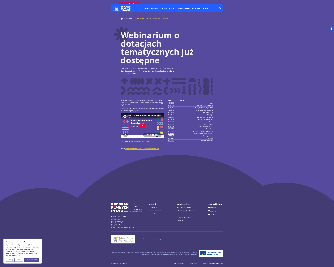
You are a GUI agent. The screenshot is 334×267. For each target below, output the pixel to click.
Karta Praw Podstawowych (184, 207)
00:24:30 (171, 115)
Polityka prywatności (179, 263)
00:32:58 (171, 124)
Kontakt (205, 8)
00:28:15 (171, 119)
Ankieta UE (180, 220)
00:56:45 (171, 136)
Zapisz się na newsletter (184, 217)
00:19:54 (171, 112)
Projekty (171, 8)
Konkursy (164, 8)
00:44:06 (171, 129)
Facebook (123, 3)
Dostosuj (10, 260)
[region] (22, 251)
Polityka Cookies (193, 263)
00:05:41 (171, 110)
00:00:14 (171, 105)
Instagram (129, 3)
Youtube (135, 3)
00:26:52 (171, 117)
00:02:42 (171, 108)
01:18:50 (171, 141)
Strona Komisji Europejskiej (185, 214)
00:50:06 (171, 131)
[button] (331, 28)
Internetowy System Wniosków (186, 211)
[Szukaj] (220, 8)
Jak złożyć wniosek (154, 214)
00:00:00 (171, 103)
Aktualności (154, 8)
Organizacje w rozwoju (183, 8)
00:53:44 (171, 134)
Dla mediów (196, 8)
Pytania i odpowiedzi (155, 211)
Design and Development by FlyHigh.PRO (213, 263)
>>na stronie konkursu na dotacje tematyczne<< (142, 149)
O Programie (145, 8)
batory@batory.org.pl (116, 223)
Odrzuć (19, 260)
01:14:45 (171, 138)
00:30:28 (171, 122)
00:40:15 (171, 126)
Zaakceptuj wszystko (32, 260)
